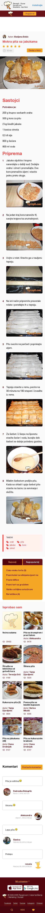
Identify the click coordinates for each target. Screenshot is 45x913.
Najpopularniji (32, 562)
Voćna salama (12, 627)
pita (22, 542)
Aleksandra (26, 815)
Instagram (30, 903)
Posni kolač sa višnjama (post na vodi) (22, 575)
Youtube (22, 903)
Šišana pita (33, 662)
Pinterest (39, 903)
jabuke (13, 545)
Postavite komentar (31, 767)
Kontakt (20, 897)
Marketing (12, 897)
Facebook (7, 903)
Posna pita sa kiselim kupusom (33, 698)
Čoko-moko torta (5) (16, 570)
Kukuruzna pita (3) (12, 698)
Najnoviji (12, 562)
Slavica (16, 839)
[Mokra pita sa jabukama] (24, 193)
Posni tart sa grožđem (17, 584)
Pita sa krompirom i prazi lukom (33, 627)
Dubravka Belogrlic (22, 791)
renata (28, 864)
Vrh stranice (21, 881)
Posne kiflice (12, 580)
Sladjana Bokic (21, 36)
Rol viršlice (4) (13, 594)
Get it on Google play (31, 887)
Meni (22, 910)
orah (12, 542)
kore (24, 545)
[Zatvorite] (2, 5)
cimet (12, 548)
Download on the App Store (15, 887)
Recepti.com (4, 896)
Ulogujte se (29, 14)
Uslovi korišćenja (36, 895)
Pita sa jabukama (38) (12, 734)
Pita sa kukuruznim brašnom (33, 734)
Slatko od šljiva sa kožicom (19, 589)
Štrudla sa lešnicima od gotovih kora (12, 662)
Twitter (15, 903)
